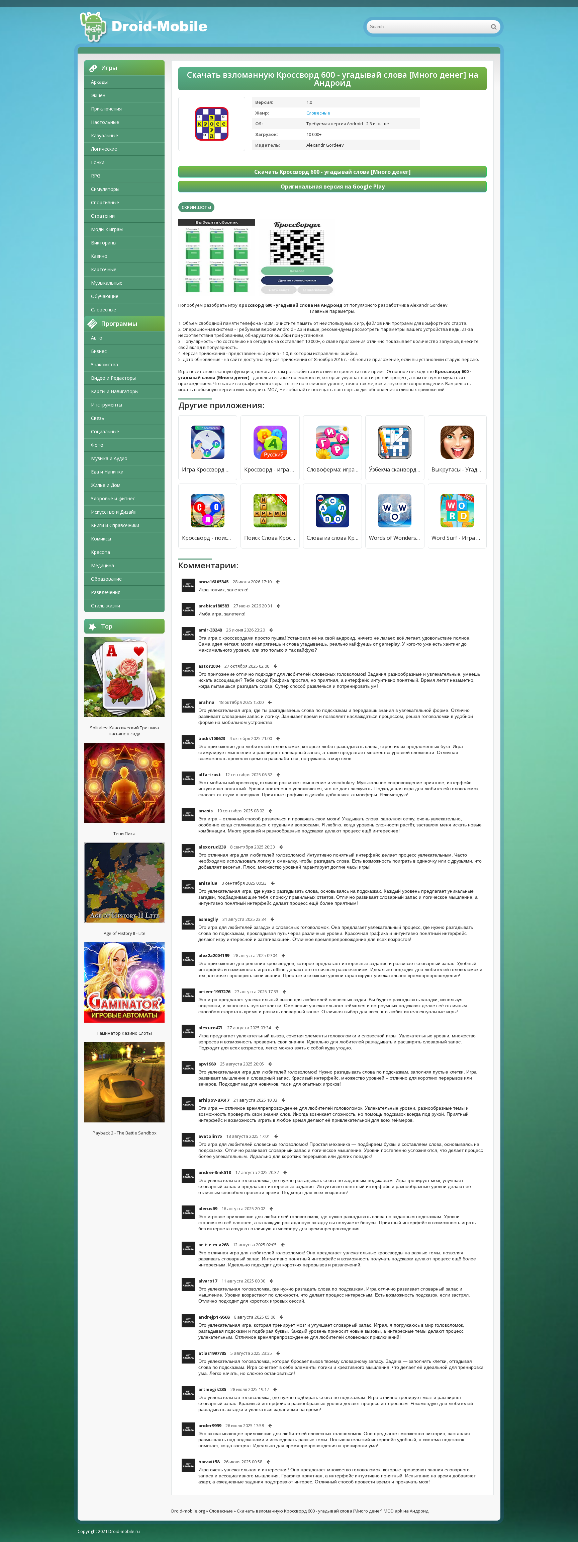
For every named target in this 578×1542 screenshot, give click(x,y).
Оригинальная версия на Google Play (333, 186)
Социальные (105, 431)
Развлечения (105, 592)
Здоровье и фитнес (113, 498)
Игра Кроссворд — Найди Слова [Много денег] (207, 469)
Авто (96, 338)
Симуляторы (105, 189)
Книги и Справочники (115, 525)
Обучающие (104, 296)
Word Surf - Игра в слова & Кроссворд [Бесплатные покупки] (457, 537)
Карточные (103, 269)
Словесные (103, 309)
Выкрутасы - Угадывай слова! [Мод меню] (457, 469)
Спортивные (105, 202)
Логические (104, 149)
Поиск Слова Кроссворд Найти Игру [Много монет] (270, 537)
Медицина (102, 565)
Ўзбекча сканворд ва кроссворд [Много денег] (394, 469)
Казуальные (104, 135)
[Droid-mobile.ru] (144, 27)
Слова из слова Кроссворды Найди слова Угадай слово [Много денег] (332, 537)
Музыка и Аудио (109, 458)
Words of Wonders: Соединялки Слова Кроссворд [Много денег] (394, 537)
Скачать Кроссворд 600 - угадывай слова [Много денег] (332, 171)
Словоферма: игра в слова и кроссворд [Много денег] (332, 469)
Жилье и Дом (105, 485)
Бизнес (99, 351)
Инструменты (106, 404)
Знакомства (104, 364)
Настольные (105, 122)
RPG (95, 175)
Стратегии (103, 216)
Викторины (103, 242)
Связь (97, 418)
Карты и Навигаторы (114, 391)
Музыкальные (106, 283)
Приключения (106, 108)
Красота (100, 552)
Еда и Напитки (107, 471)
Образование (106, 579)
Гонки (97, 162)
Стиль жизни (105, 605)
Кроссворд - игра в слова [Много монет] (270, 469)
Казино (99, 256)
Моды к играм (107, 229)
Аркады (99, 82)
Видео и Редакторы (113, 378)
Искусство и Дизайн (113, 512)
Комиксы (101, 538)
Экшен (98, 95)
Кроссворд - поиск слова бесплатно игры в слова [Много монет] (207, 537)
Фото (97, 445)
